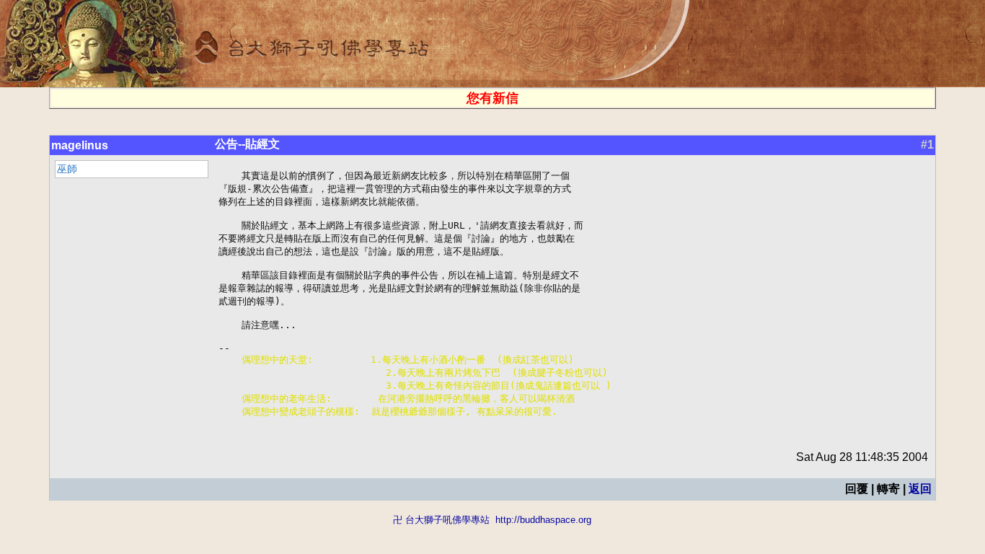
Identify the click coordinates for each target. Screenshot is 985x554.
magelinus (79, 145)
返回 (920, 489)
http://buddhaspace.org (543, 519)
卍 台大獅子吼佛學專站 (441, 519)
